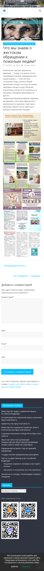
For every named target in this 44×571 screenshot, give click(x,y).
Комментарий (7, 297)
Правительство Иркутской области (15, 424)
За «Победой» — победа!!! (28, 276)
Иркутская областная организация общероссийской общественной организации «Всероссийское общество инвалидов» (19, 442)
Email (4, 344)
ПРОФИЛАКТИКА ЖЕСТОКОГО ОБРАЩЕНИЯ (19, 44)
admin (18, 65)
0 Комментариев (29, 65)
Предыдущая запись (13, 265)
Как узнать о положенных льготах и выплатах (22, 470)
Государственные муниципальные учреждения (19, 454)
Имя (3, 330)
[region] (22, 3)
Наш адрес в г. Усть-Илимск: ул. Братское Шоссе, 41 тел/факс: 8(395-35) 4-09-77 (39, 1)
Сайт (3, 357)
